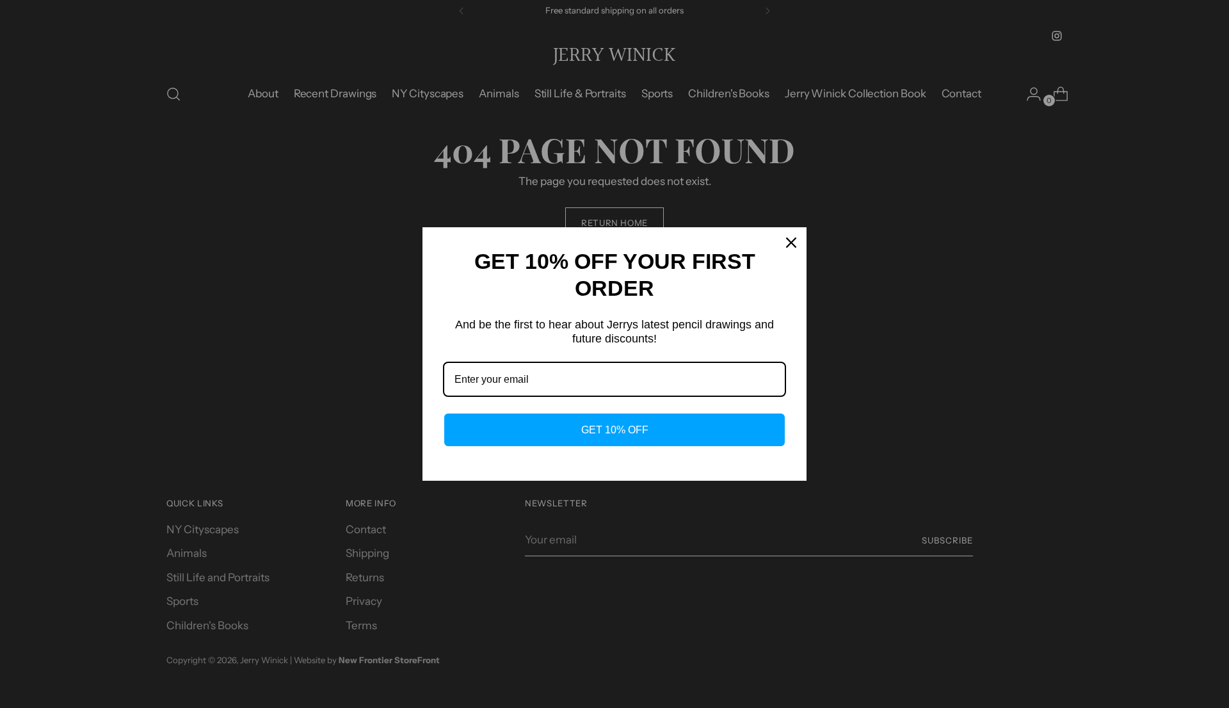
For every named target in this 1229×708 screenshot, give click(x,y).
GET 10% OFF (614, 429)
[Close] (791, 242)
